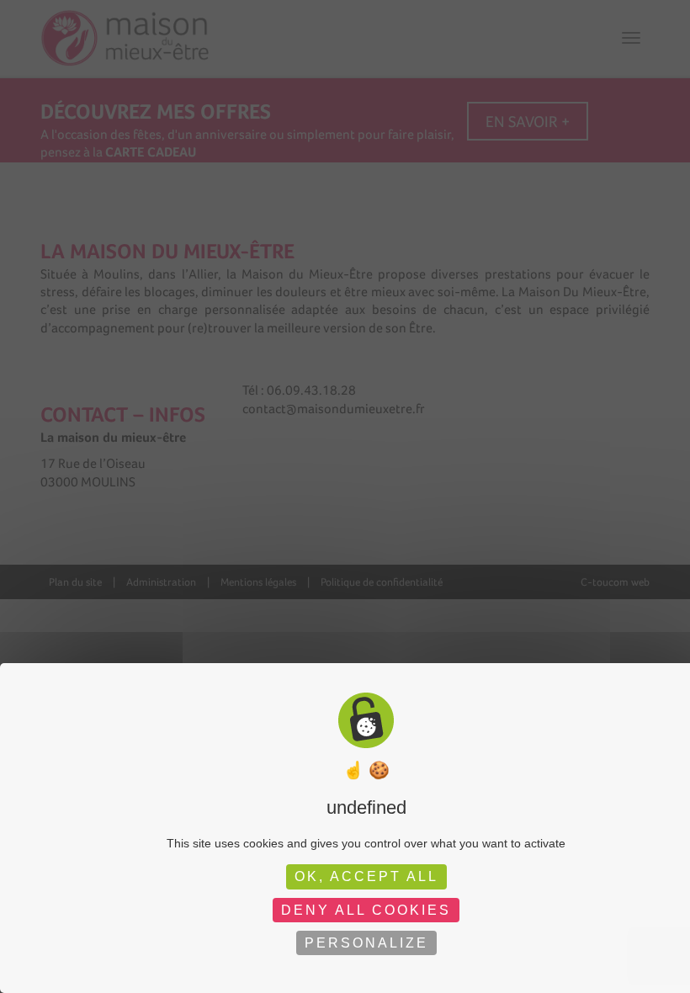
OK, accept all (366, 876)
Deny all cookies (366, 910)
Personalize (366, 943)
